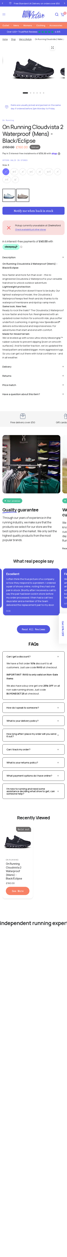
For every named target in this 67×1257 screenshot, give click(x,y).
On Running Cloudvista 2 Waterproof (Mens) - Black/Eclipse (14, 871)
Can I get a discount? (19, 656)
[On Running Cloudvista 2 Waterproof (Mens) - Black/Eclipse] (18, 840)
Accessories (55, 25)
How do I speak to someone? (23, 707)
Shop (13, 39)
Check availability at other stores (30, 230)
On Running (12, 859)
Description (9, 257)
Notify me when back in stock (33, 211)
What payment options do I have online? (29, 775)
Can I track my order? (18, 749)
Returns (6, 376)
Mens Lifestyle (25, 39)
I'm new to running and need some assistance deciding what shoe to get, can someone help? (31, 791)
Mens (16, 25)
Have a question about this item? (21, 394)
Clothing (40, 25)
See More (18, 891)
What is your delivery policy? (23, 720)
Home (5, 39)
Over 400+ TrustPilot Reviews (33, 31)
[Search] (57, 14)
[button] (63, 629)
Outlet (5, 25)
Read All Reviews (33, 629)
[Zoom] (52, 47)
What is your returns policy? (22, 762)
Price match (9, 385)
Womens (27, 25)
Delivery (6, 366)
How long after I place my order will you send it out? (31, 735)
